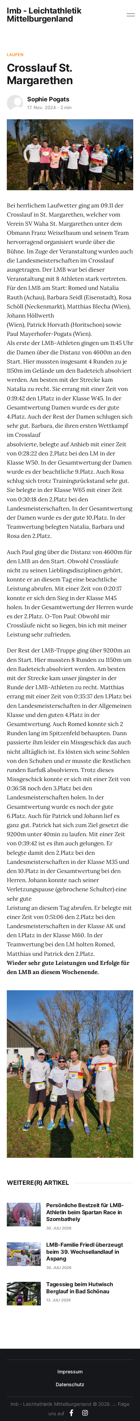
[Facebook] (71, 1413)
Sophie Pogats (48, 99)
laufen (15, 54)
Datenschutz (70, 1384)
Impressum (69, 1371)
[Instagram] (85, 1413)
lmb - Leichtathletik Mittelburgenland (44, 15)
